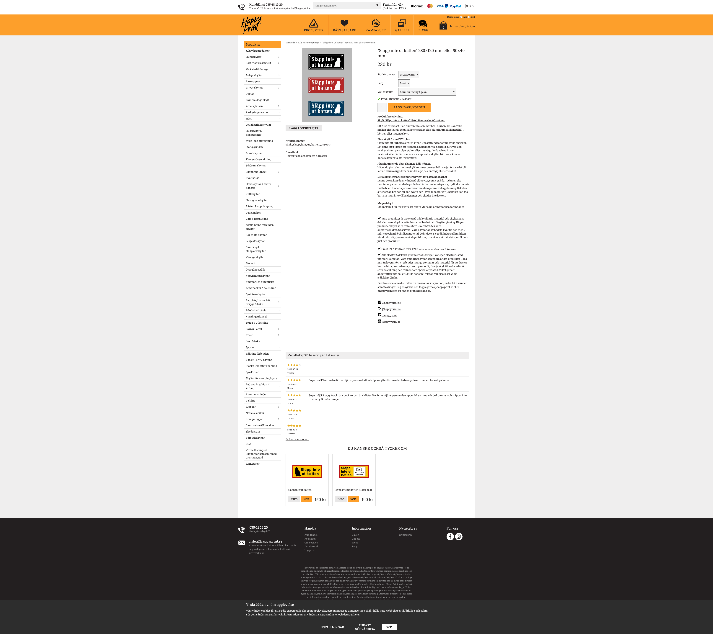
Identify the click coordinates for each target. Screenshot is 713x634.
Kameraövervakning (258, 159)
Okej (389, 627)
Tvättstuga (252, 178)
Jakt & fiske (253, 341)
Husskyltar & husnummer (254, 132)
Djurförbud (252, 372)
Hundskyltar (253, 56)
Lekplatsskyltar (255, 241)
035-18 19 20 (274, 4)
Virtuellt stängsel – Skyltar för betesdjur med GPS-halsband (261, 453)
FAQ (354, 546)
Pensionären (253, 212)
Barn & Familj (254, 329)
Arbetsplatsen (254, 106)
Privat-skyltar (254, 87)
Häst (249, 118)
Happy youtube (391, 321)
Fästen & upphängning (260, 206)
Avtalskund (311, 546)
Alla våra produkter (258, 50)
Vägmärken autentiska (260, 282)
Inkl (465, 16)
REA (248, 443)
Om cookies (311, 542)
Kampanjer (253, 463)
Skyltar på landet (256, 171)
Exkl (473, 16)
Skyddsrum (253, 431)
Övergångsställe (255, 269)
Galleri (355, 534)
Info (294, 499)
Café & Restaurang (257, 218)
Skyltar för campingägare (261, 378)
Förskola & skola (256, 310)
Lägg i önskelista (303, 128)
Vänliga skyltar (255, 257)
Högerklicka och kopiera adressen (306, 156)
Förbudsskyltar (255, 437)
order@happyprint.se (300, 7)
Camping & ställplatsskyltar (256, 249)
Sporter (250, 347)
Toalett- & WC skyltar (259, 359)
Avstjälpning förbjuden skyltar (260, 226)
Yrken (249, 335)
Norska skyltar (255, 413)
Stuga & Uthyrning (257, 322)
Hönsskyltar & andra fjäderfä (258, 185)
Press (355, 542)
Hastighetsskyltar (257, 200)
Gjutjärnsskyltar (256, 294)
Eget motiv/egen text (258, 63)
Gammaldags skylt (257, 100)
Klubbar (251, 406)
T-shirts (250, 400)
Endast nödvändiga (365, 627)
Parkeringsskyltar (257, 112)
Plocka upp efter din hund (261, 366)
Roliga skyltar (254, 75)
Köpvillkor (310, 538)
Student (250, 263)
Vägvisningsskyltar (258, 275)
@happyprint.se (391, 302)
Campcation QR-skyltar (260, 425)
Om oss (356, 538)
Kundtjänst (311, 534)
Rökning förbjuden (257, 353)
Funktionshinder (256, 394)
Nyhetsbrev (405, 534)
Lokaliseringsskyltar (258, 124)
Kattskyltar (253, 194)
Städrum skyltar (256, 165)
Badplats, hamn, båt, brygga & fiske (258, 302)
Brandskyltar (254, 153)
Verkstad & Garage (257, 69)
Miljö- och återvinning (259, 140)
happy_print (389, 315)
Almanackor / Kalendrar (261, 288)
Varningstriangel (256, 316)
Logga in (309, 550)
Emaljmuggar (254, 419)
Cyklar (250, 94)
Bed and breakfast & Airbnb (258, 386)
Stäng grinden (254, 147)
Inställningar (332, 627)
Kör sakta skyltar (256, 235)
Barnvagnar (253, 81)
